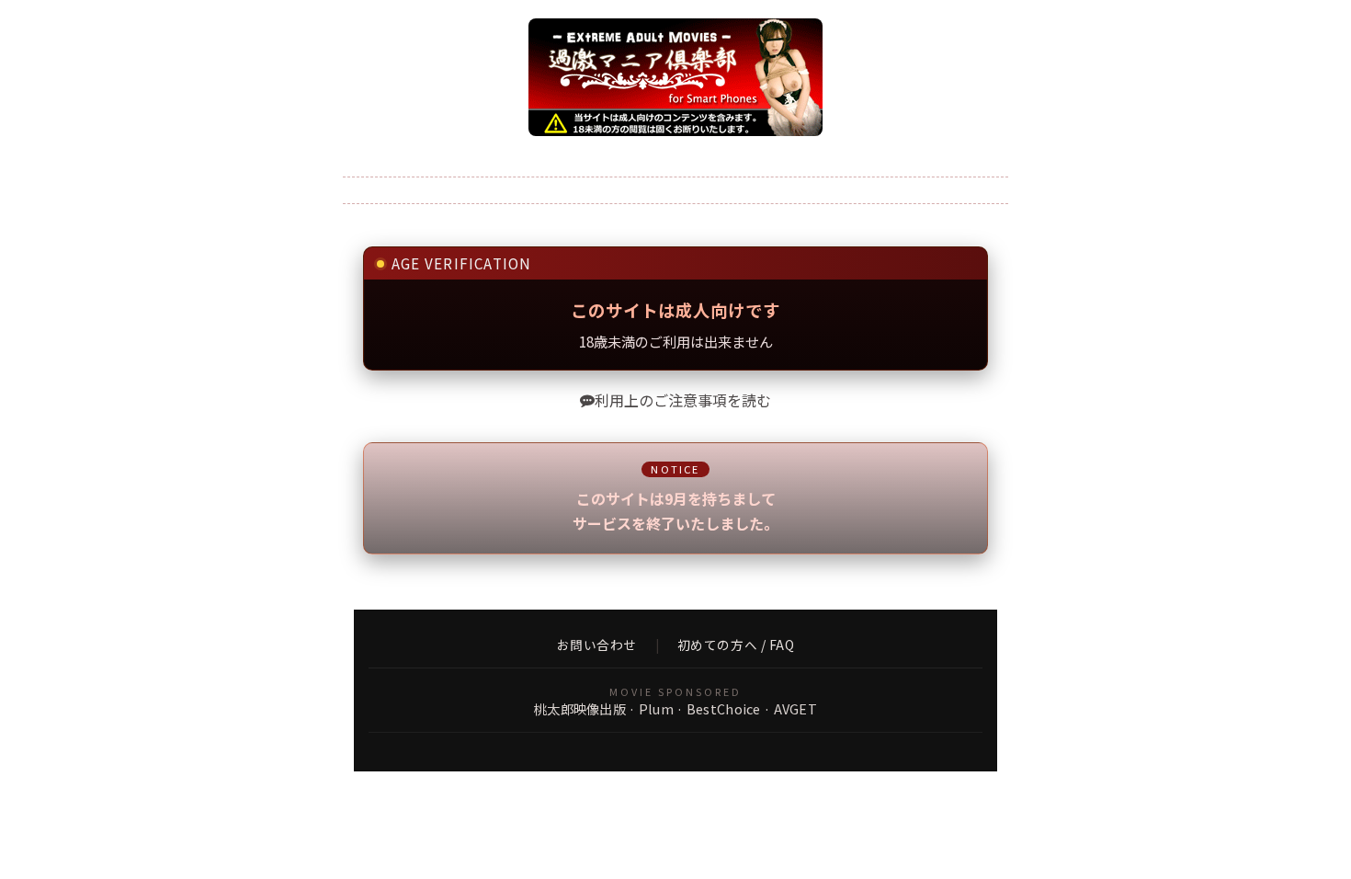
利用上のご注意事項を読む (683, 400)
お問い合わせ (597, 645)
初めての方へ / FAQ (736, 645)
